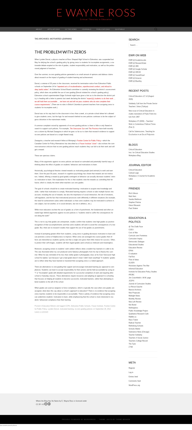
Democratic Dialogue (136, 242)
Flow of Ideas (134, 260)
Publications (103, 29)
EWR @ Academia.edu (137, 60)
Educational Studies (136, 245)
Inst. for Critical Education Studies (142, 152)
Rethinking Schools (136, 326)
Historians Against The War (139, 266)
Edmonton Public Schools (81, 306)
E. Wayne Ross (67, 401)
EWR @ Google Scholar (138, 69)
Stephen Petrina (135, 202)
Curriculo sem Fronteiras (138, 236)
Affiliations (54, 29)
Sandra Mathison (135, 199)
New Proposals (134, 293)
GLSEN (131, 263)
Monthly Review (135, 299)
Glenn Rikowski (134, 205)
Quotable (120, 29)
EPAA (131, 251)
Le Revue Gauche (135, 287)
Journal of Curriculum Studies (140, 284)
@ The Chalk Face (136, 227)
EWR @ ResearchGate (137, 63)
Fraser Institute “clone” (88, 144)
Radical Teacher (135, 323)
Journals (86, 29)
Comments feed (135, 381)
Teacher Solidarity (135, 335)
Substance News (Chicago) (139, 332)
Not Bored (132, 305)
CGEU (131, 230)
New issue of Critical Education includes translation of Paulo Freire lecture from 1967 (143, 114)
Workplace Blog (135, 155)
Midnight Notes (134, 296)
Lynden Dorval (53, 309)
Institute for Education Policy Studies (143, 272)
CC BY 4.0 (40, 404)
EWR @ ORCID (135, 72)
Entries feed (133, 377)
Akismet (15, 425)
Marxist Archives (135, 290)
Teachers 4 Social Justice (138, 338)
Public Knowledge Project (138, 311)
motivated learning (67, 309)
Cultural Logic (134, 173)
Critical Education (135, 149)
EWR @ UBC (134, 66)
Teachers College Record (138, 341)
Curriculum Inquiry (135, 239)
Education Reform (49, 306)
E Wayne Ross (96, 12)
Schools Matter (134, 329)
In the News (71, 29)
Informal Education (136, 269)
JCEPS (131, 281)
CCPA (67, 306)
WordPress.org (134, 385)
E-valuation (133, 254)
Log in (131, 372)
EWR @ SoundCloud (136, 75)
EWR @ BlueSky (135, 81)
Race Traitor (133, 320)
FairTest (132, 257)
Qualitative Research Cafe (139, 314)
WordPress (90, 419)
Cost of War (133, 233)
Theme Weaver (123, 419)
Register (132, 368)
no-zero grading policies (84, 309)
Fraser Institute (97, 306)
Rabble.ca (132, 317)
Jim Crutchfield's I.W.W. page (140, 278)
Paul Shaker (133, 208)
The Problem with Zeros (60, 52)
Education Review (135, 248)
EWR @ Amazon (135, 78)
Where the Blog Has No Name (47, 401)
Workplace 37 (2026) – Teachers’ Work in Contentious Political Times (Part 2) (142, 124)
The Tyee (132, 344)
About (39, 29)
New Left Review (135, 302)
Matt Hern (132, 196)
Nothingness (133, 308)
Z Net (131, 347)
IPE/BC (131, 275)
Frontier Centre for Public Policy (89, 141)
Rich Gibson (133, 193)
